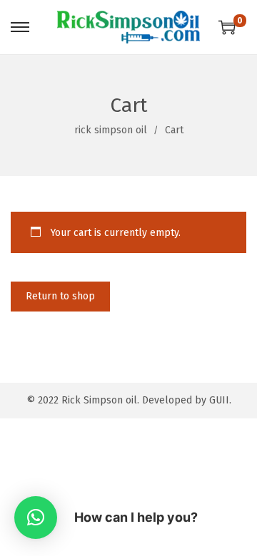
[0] (227, 27)
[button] (35, 517)
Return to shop (60, 296)
